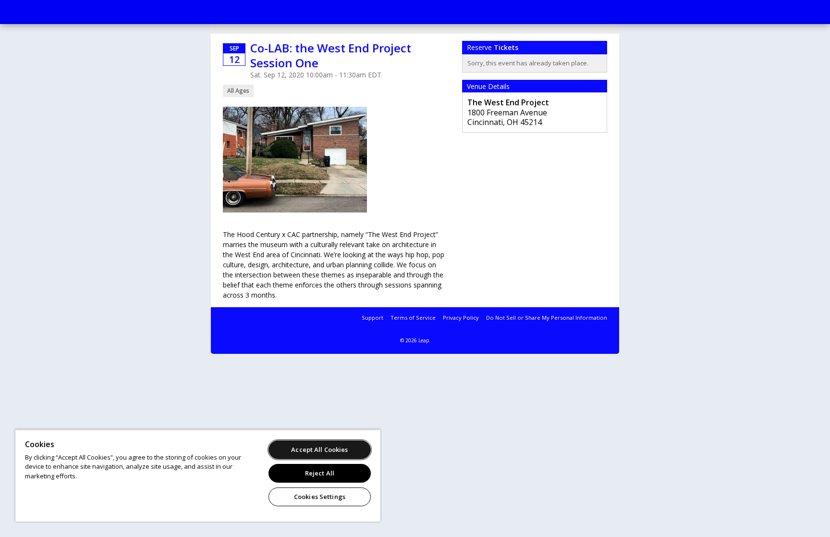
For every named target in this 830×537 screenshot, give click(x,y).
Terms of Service (413, 317)
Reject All (319, 473)
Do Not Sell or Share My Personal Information (546, 317)
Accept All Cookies (319, 449)
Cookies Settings (319, 496)
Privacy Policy (461, 317)
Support (372, 317)
